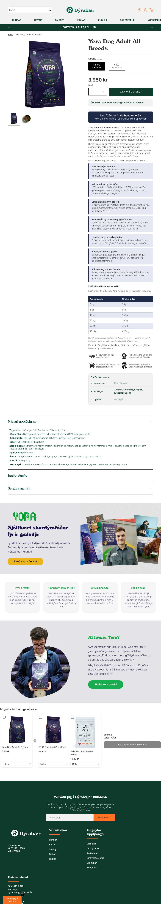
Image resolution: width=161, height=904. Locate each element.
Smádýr (53, 849)
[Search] (50, 10)
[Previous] (9, 27)
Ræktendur (92, 853)
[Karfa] (151, 10)
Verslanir (91, 843)
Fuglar (52, 859)
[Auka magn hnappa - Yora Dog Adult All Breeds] (103, 92)
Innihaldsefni (18, 475)
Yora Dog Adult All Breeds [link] (15, 747)
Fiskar (52, 854)
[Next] (151, 27)
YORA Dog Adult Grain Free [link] (52, 747)
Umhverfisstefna (95, 858)
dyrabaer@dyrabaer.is (20, 892)
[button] (18, 20)
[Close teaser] (22, 894)
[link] (16, 729)
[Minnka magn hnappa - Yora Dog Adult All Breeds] (92, 92)
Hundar (53, 839)
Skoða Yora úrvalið (25, 561)
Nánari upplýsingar (22, 421)
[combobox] (28, 10)
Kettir (52, 844)
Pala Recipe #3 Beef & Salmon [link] (81, 753)
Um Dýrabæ (93, 848)
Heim (10, 34)
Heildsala (92, 867)
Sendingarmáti (19, 488)
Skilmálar (92, 862)
